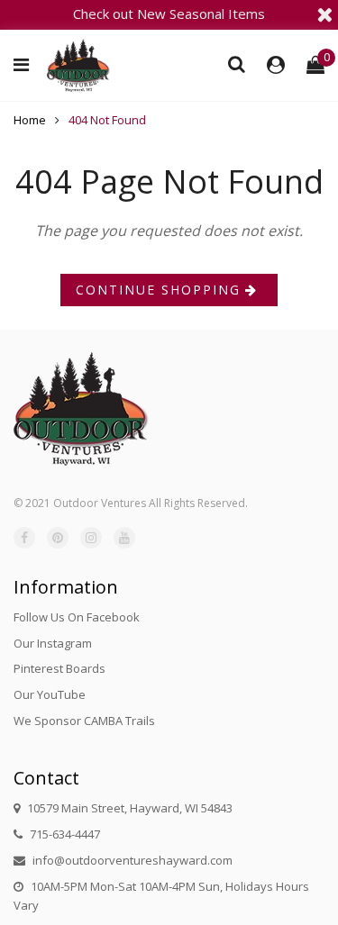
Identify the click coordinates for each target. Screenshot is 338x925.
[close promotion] (324, 14)
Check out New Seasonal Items (169, 14)
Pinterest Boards (59, 668)
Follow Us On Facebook (77, 617)
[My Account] (276, 65)
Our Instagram (53, 643)
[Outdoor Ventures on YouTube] (124, 538)
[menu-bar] (26, 65)
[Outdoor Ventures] (78, 65)
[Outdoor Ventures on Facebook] (24, 538)
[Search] (236, 63)
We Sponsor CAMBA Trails (84, 720)
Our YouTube (50, 694)
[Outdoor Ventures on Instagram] (91, 538)
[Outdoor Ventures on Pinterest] (58, 538)
